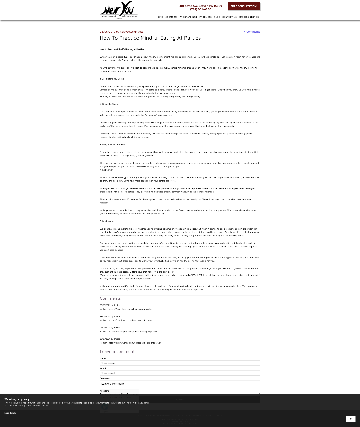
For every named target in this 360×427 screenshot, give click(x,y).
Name (103, 358)
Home (160, 17)
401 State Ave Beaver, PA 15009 (200, 5)
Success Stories (249, 17)
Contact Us (229, 17)
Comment (105, 378)
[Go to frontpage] (125, 10)
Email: (103, 368)
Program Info (188, 17)
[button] (244, 6)
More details (10, 413)
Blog (217, 17)
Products (205, 17)
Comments (252, 31)
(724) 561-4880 (200, 9)
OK (351, 419)
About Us (171, 17)
